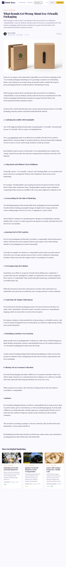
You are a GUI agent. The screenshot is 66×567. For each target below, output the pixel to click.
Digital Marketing (9, 10)
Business (30, 2)
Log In (52, 2)
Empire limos (28, 483)
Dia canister (12, 33)
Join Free (60, 2)
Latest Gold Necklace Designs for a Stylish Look (53, 470)
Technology (22, 2)
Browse (37, 2)
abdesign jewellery (51, 483)
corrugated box (13, 138)
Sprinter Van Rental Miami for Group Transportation (31, 470)
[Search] (46, 2)
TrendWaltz (7, 482)
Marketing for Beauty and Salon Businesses (11, 469)
